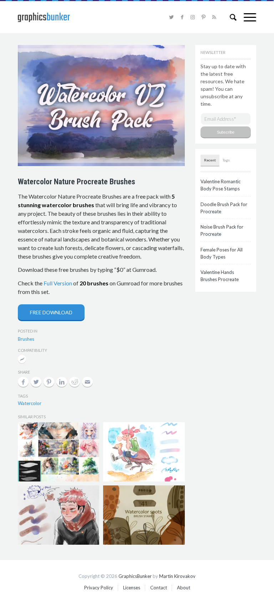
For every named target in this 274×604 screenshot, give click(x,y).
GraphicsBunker (135, 576)
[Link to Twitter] (171, 17)
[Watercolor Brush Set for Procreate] (58, 515)
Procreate (22, 360)
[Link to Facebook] (182, 17)
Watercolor (29, 403)
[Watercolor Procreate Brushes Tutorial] (143, 451)
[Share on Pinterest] (49, 382)
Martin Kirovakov (177, 576)
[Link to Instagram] (192, 17)
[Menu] (246, 17)
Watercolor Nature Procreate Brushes (76, 181)
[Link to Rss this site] (214, 17)
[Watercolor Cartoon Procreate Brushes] (58, 451)
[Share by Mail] (87, 382)
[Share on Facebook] (23, 382)
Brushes (26, 339)
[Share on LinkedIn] (61, 382)
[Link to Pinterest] (203, 17)
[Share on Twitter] (36, 382)
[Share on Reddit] (74, 382)
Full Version (58, 283)
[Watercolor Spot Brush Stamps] (143, 515)
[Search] (230, 17)
